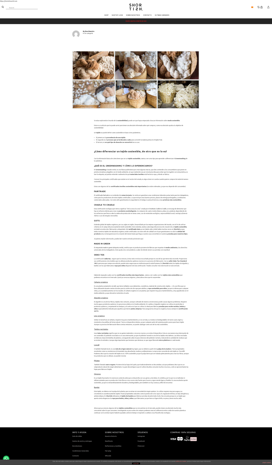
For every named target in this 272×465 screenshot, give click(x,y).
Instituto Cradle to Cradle (158, 209)
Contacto (75, 456)
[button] (6, 459)
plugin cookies (267, 462)
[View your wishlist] (261, 7)
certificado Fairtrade (102, 195)
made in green (108, 247)
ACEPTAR (136, 463)
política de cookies (181, 461)
